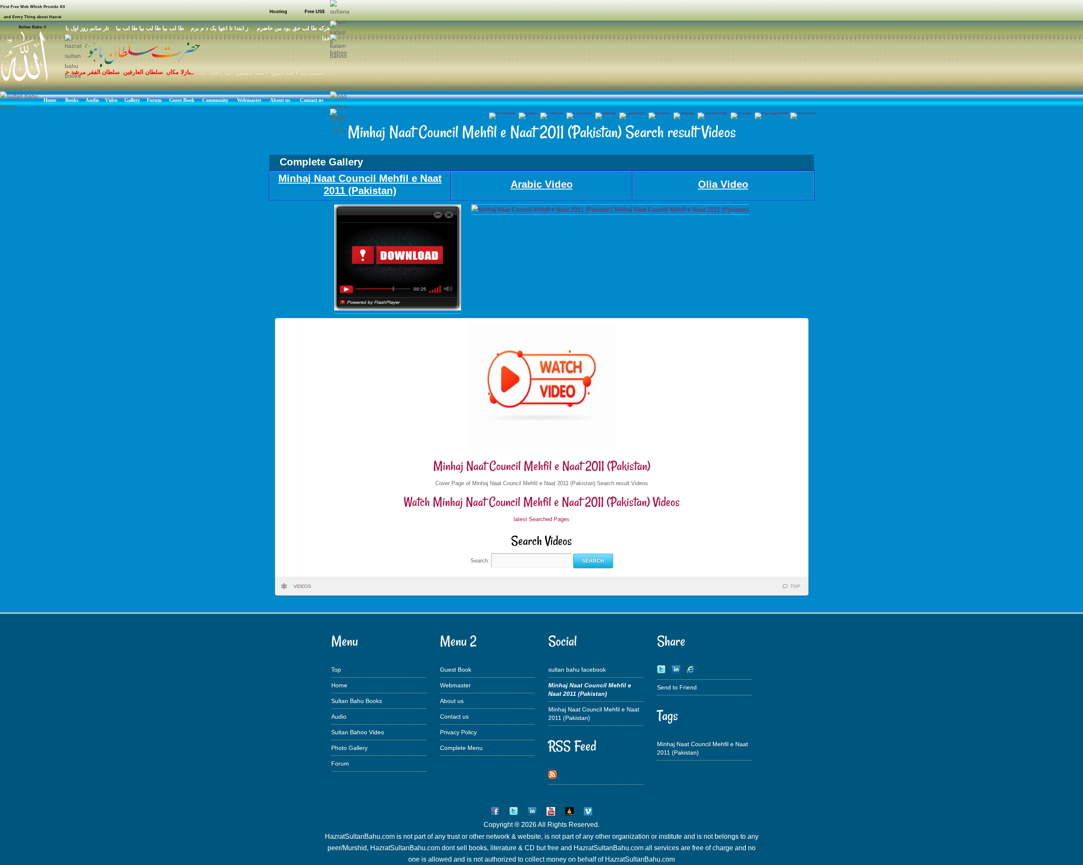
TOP (795, 586)
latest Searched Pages (541, 519)
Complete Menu (461, 747)
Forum (340, 763)
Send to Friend (677, 687)
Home (339, 685)
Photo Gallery (349, 747)
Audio (338, 716)
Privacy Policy (458, 732)
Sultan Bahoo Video (357, 732)
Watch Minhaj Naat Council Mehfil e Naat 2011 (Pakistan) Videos (542, 502)
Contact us (454, 716)
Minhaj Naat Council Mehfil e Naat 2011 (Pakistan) (541, 466)
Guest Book (455, 669)
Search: (480, 560)
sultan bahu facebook (577, 669)
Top (336, 669)
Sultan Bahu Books (356, 700)
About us (452, 700)
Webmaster (455, 685)
